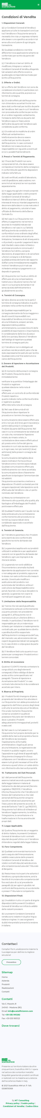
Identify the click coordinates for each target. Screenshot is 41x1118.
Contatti (5, 992)
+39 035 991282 (12, 1015)
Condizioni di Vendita (13, 1106)
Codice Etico (32, 1106)
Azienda (5, 981)
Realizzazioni (8, 988)
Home (5, 977)
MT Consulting (22, 1100)
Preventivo (11, 962)
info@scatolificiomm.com (20, 1011)
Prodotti (6, 984)
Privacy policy (12, 1103)
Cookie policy (27, 1103)
